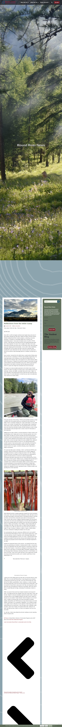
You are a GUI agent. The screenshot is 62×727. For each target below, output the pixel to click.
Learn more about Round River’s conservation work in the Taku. (17, 622)
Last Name (46, 320)
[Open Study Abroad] (48, 2)
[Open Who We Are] (28, 2)
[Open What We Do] (38, 2)
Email (45, 323)
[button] (52, 2)
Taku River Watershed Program (16, 619)
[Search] (58, 301)
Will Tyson (6, 618)
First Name (46, 317)
